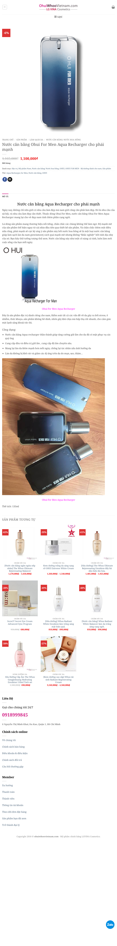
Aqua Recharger (13, 173)
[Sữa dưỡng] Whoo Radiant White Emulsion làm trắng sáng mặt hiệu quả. (58, 624)
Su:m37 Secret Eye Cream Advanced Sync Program (20, 622)
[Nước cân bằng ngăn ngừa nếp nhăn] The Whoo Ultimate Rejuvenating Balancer (20, 568)
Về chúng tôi (9, 740)
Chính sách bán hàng (13, 746)
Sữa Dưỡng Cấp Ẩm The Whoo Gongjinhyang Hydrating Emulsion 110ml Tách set (20, 680)
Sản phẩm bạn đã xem (14, 818)
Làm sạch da (36, 139)
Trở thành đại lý (11, 825)
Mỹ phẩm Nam (24, 168)
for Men (24, 173)
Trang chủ (8, 139)
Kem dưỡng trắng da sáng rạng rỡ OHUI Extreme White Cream (58, 567)
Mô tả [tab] (5, 196)
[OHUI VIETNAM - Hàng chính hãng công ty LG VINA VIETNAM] (59, 7)
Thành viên (8, 798)
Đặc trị (15, 168)
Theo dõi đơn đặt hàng (14, 811)
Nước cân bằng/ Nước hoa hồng (63, 139)
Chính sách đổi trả (12, 760)
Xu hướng (7, 785)
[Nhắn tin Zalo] (110, 924)
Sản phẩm (21, 139)
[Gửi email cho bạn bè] (10, 179)
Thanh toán (8, 791)
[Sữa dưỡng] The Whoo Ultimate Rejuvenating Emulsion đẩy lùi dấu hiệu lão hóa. (97, 568)
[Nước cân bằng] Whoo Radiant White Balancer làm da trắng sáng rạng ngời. (97, 624)
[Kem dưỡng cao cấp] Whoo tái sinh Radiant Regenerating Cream (58, 680)
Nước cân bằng (35, 173)
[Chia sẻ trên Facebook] (4, 179)
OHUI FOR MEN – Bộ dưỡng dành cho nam (83, 168)
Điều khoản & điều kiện (15, 753)
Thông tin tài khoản (12, 805)
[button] (4, 7)
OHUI (62, 168)
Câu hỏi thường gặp (12, 766)
